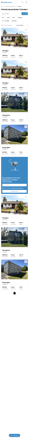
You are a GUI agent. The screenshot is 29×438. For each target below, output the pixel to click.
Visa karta (15, 435)
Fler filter (7, 21)
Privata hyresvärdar (10, 6)
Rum (13, 17)
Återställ (14, 21)
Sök (26, 13)
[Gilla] (25, 29)
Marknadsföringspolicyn (17, 188)
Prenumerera (14, 191)
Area (8, 17)
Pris (3, 17)
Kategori (20, 17)
